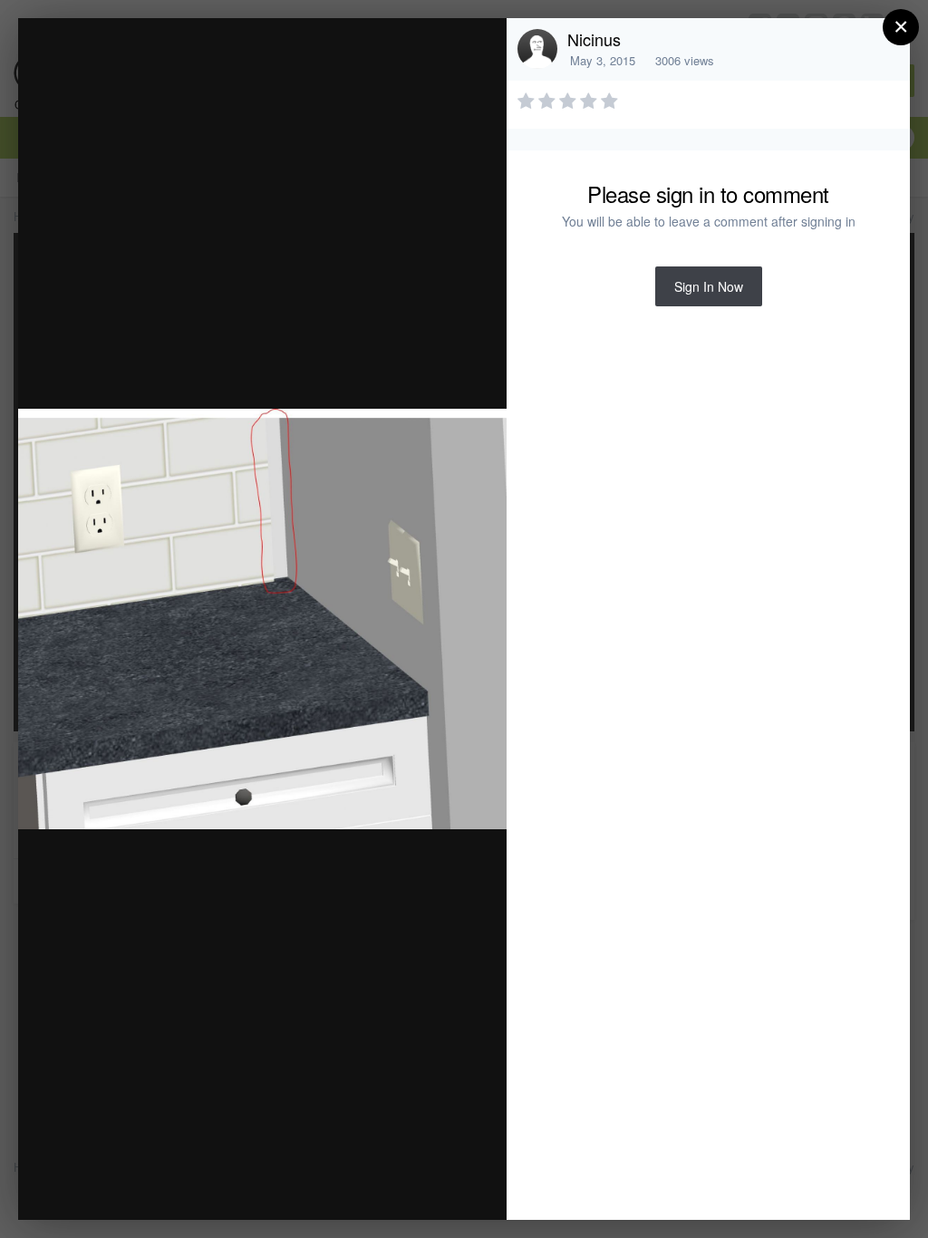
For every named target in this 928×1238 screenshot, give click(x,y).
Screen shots (175, 66)
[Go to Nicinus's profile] (537, 49)
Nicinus (594, 39)
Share (447, 1186)
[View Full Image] (475, 51)
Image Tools (324, 1186)
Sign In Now (708, 286)
